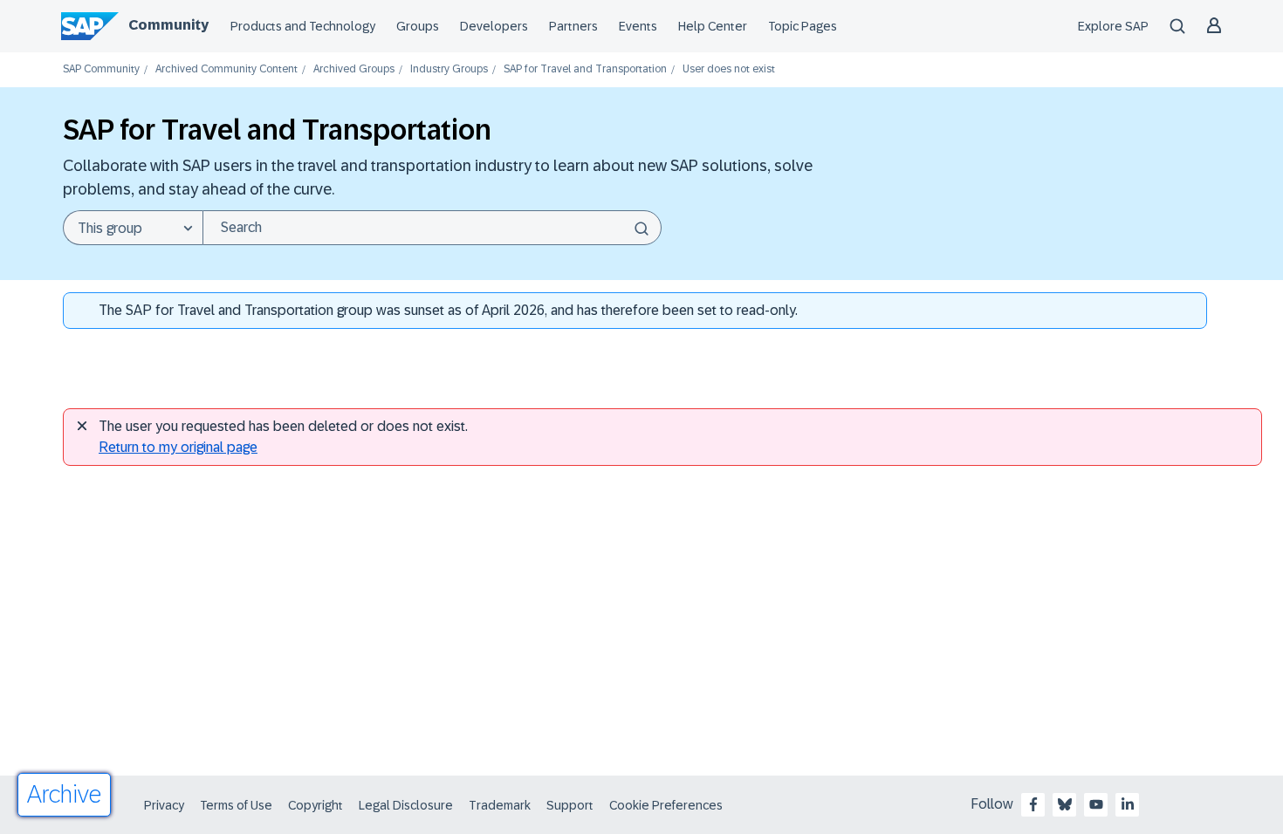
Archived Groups (354, 69)
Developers (494, 26)
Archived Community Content (226, 69)
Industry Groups (449, 69)
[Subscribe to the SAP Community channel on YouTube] (1096, 804)
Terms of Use (236, 805)
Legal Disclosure (406, 805)
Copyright (315, 805)
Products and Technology (302, 26)
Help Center (712, 26)
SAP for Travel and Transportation (585, 69)
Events (638, 26)
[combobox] (432, 227)
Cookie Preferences (666, 805)
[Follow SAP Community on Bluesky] (1065, 804)
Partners (573, 26)
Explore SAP (1113, 26)
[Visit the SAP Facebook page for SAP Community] (1033, 804)
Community (168, 24)
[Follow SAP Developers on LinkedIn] (1128, 804)
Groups (417, 26)
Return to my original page (178, 447)
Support (569, 805)
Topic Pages (802, 26)
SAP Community (101, 69)
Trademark (500, 805)
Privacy (164, 805)
